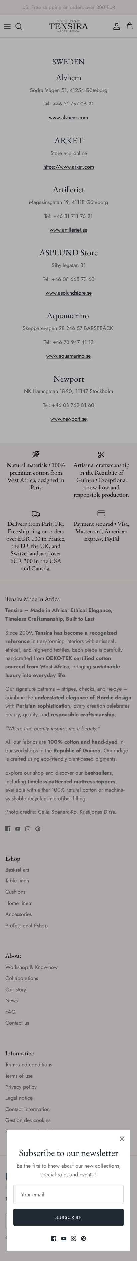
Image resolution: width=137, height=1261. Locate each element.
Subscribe (68, 1217)
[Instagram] (73, 1238)
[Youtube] (63, 1238)
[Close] (122, 1138)
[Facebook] (53, 1238)
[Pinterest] (83, 1238)
